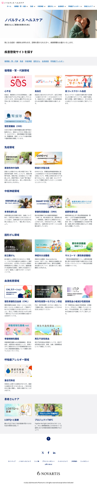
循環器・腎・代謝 (20, 6)
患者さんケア (88, 6)
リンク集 (36, 461)
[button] (27, 6)
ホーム (9, 6)
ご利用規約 (74, 461)
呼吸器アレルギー (74, 6)
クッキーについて (63, 461)
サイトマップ (11, 461)
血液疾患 (61, 6)
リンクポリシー (84, 461)
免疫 (31, 6)
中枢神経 (40, 6)
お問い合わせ (48, 464)
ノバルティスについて (25, 461)
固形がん (51, 6)
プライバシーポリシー (48, 461)
